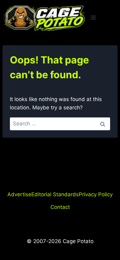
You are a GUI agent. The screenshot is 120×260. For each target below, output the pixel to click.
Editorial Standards (55, 194)
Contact (60, 207)
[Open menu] (93, 17)
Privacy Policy (96, 194)
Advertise (19, 194)
